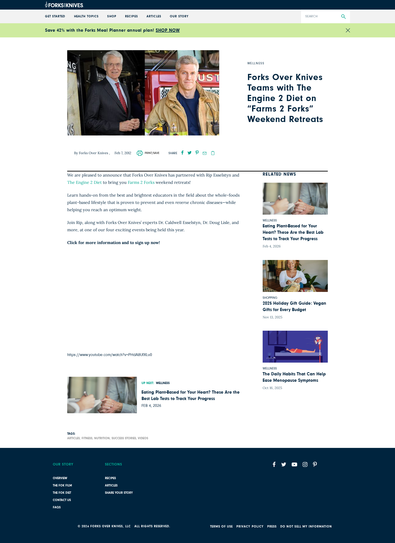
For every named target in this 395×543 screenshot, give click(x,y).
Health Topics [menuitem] (86, 16)
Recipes (110, 478)
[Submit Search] (343, 16)
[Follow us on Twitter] (283, 464)
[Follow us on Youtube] (294, 464)
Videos (143, 438)
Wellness (163, 383)
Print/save (152, 153)
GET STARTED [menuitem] (55, 16)
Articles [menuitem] (154, 16)
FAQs (57, 507)
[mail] (204, 153)
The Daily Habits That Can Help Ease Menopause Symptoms (294, 377)
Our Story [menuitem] (179, 16)
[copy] (213, 153)
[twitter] (189, 152)
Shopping (270, 297)
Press (272, 526)
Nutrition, (102, 438)
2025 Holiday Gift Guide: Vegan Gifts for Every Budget (294, 306)
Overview (60, 478)
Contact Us (62, 500)
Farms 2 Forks (141, 182)
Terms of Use (221, 526)
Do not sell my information (306, 526)
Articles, (74, 438)
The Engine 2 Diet (84, 182)
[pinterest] (197, 152)
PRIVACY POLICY (250, 526)
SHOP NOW (168, 30)
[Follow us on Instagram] (305, 464)
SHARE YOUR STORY (119, 492)
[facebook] (182, 152)
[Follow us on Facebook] (274, 464)
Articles (111, 485)
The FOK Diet (62, 492)
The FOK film (62, 485)
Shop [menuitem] (111, 16)
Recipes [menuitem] (131, 16)
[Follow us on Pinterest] (315, 464)
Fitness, (87, 438)
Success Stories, (124, 438)
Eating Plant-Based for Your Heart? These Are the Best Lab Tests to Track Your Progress (190, 395)
